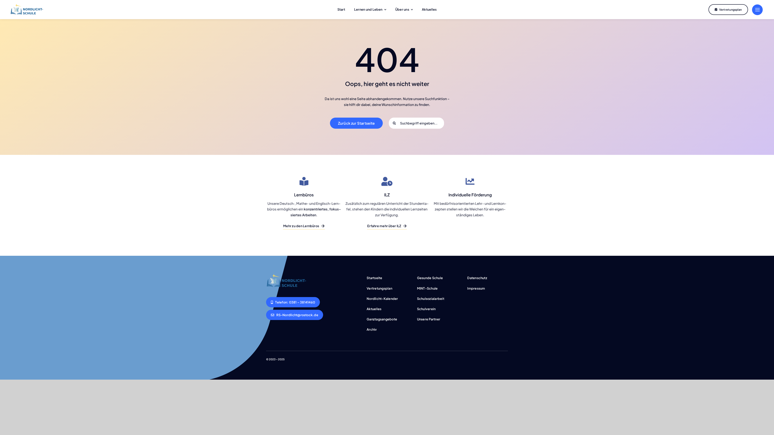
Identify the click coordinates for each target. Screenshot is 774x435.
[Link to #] (757, 9)
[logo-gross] (26, 5)
